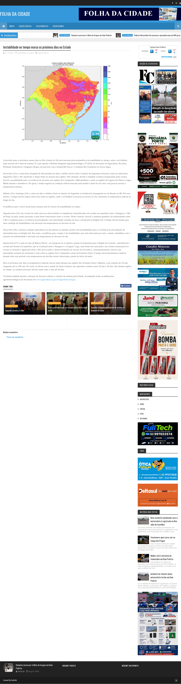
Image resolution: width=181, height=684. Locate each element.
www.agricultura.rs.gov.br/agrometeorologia (55, 279)
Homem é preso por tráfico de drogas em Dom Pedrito (77, 35)
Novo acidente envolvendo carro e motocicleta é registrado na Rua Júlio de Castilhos (164, 521)
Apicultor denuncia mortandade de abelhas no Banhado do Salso (108, 309)
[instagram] (176, 3)
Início (11, 26)
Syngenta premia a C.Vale (14, 310)
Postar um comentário (15, 336)
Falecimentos (42, 26)
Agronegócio (43, 52)
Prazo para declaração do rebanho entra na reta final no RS (67, 309)
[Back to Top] (176, 680)
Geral (142, 414)
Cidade (142, 404)
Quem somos (58, 26)
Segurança (50, 35)
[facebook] (172, 3)
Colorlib (14, 680)
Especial (142, 409)
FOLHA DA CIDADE (15, 13)
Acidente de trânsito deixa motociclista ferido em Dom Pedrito (161, 577)
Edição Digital (25, 26)
